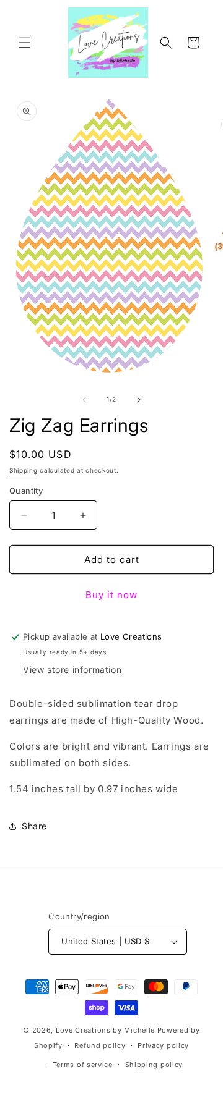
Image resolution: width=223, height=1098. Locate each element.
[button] (24, 42)
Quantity (26, 491)
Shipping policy (154, 1064)
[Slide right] (138, 399)
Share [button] (34, 826)
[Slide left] (84, 399)
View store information (72, 669)
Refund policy (99, 1045)
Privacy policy (163, 1045)
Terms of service (83, 1064)
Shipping (23, 470)
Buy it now (111, 595)
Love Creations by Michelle (105, 1030)
